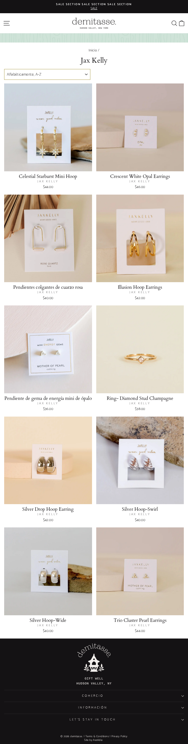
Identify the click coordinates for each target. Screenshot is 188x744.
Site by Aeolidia (93, 740)
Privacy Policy (119, 736)
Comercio (92, 696)
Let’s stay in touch (93, 719)
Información (92, 707)
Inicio (93, 50)
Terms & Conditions (97, 736)
